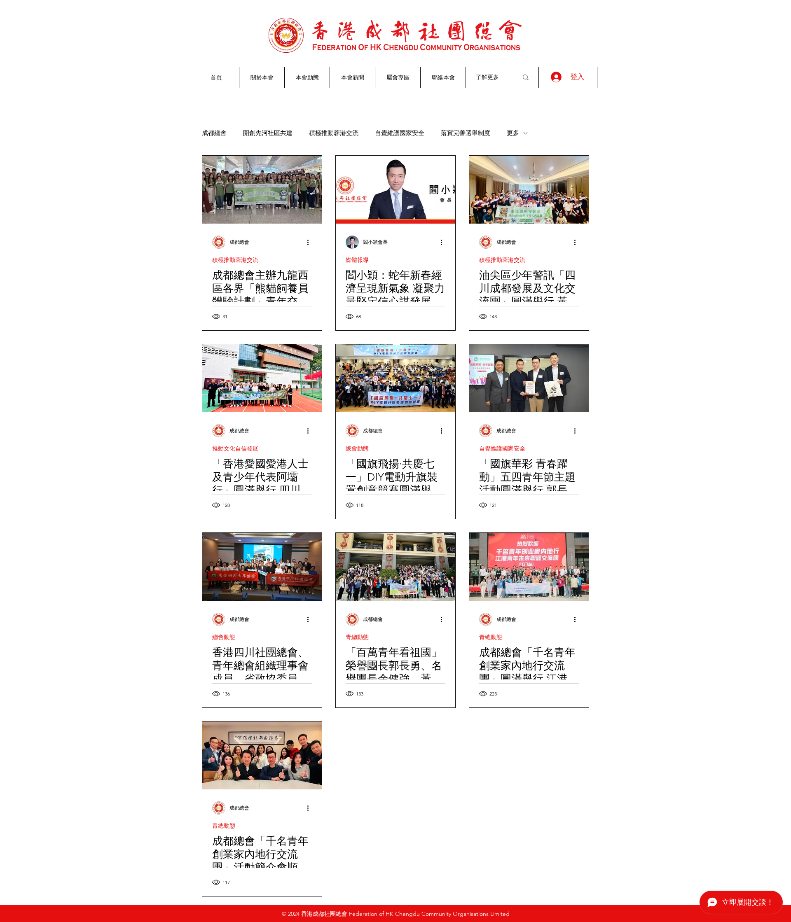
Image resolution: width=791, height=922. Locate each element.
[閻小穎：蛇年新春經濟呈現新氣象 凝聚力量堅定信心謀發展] (395, 190)
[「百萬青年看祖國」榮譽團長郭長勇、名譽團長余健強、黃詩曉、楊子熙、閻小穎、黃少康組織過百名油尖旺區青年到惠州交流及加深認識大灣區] (395, 567)
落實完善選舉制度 (465, 133)
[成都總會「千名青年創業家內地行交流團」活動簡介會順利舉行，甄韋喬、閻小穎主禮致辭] (262, 755)
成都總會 (214, 133)
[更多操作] (311, 242)
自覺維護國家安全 (399, 133)
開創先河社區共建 (268, 133)
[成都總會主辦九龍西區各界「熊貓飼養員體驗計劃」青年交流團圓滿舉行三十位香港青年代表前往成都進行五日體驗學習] (262, 190)
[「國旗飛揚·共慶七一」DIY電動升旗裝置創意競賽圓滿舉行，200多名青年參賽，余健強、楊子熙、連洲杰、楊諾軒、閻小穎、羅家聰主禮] (395, 378)
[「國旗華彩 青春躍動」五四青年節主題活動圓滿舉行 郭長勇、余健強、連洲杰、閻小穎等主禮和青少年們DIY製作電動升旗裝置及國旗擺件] (529, 378)
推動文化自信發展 (235, 448)
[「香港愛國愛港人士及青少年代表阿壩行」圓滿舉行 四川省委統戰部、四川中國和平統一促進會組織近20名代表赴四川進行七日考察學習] (262, 378)
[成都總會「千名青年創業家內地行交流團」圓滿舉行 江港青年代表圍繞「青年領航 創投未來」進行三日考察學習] (529, 567)
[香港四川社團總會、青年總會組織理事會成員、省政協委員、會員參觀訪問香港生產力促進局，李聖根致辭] (262, 567)
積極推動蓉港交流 (333, 133)
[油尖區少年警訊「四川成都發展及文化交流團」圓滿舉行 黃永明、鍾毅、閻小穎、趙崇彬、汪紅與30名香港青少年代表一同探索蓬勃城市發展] (529, 190)
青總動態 (357, 637)
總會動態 (357, 448)
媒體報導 (357, 260)
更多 (513, 133)
